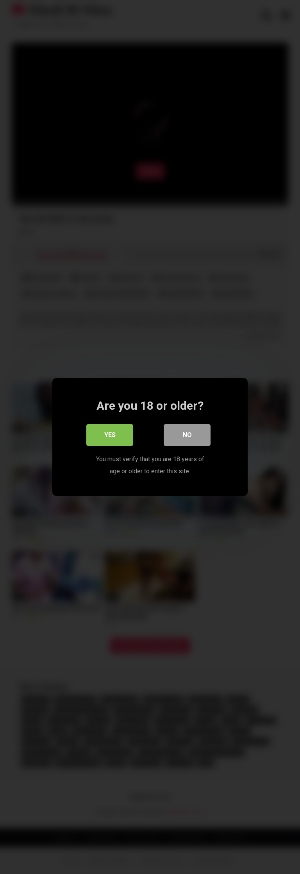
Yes (110, 435)
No (187, 435)
